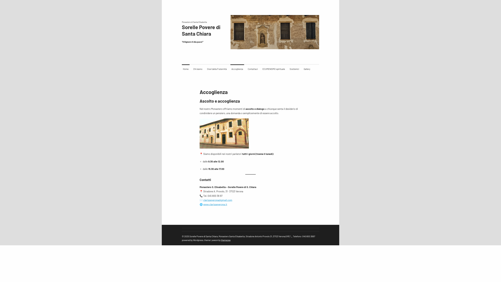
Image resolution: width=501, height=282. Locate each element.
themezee (226, 240)
